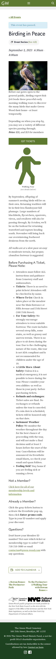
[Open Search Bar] (53, 3)
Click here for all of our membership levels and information (21, 490)
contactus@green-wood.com (24, 550)
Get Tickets (28, 141)
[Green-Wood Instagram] (26, 653)
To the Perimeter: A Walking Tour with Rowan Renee (37, 586)
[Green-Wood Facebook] (30, 653)
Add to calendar (25, 569)
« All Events (15, 17)
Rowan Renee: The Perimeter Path (17, 585)
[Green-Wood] (5, 3)
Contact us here (35, 647)
